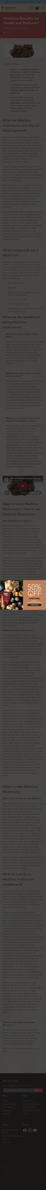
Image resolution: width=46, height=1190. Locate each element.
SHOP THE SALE (34, 605)
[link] (34, 590)
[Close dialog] (45, 581)
